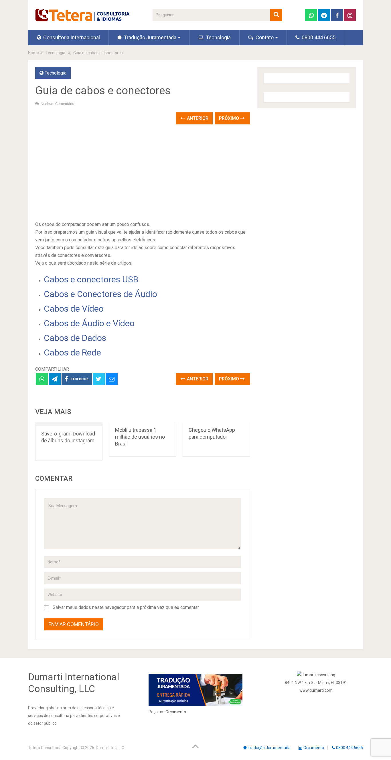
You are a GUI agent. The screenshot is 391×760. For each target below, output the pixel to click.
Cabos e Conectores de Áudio (100, 294)
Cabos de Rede (72, 352)
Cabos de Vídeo (74, 309)
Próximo (229, 118)
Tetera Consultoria (45, 747)
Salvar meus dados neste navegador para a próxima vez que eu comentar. (126, 607)
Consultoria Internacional (71, 37)
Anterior (197, 118)
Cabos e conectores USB (91, 279)
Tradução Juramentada (149, 37)
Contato (264, 37)
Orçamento (175, 712)
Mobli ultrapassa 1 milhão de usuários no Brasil (140, 437)
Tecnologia (218, 37)
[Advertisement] (142, 173)
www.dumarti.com (316, 690)
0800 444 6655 (318, 37)
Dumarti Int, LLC (110, 747)
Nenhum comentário (57, 103)
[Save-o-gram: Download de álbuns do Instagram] (68, 424)
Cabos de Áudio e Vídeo (89, 323)
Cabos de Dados (75, 338)
